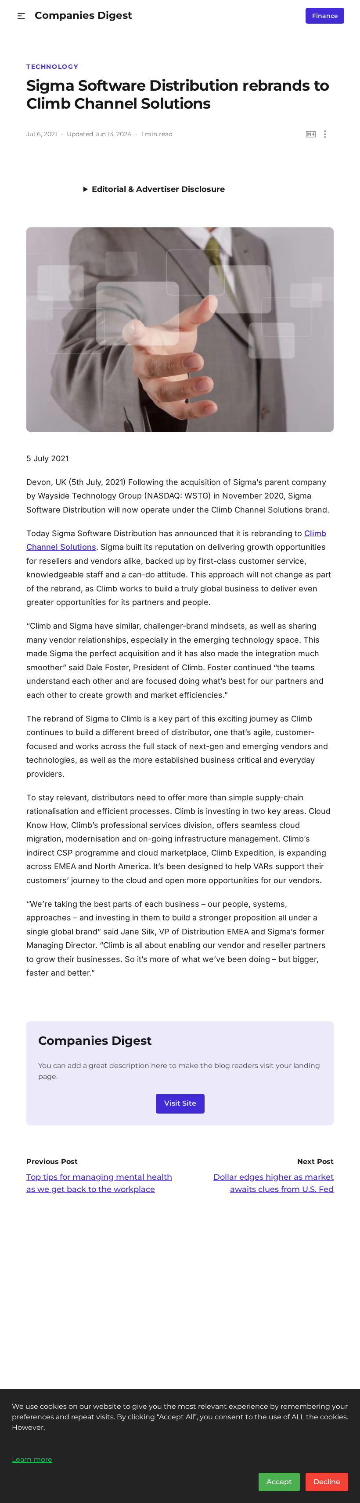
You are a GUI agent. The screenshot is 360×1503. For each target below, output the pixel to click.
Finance (325, 15)
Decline (326, 1482)
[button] (21, 16)
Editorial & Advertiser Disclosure (158, 189)
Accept (279, 1482)
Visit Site (180, 1103)
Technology (52, 66)
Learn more (32, 1459)
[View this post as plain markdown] (311, 134)
